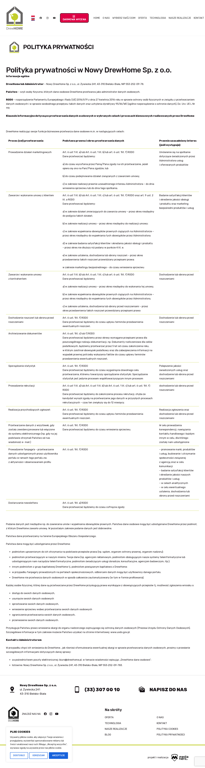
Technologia (113, 723)
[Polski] (33, 16)
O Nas (160, 717)
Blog (108, 734)
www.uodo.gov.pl (120, 632)
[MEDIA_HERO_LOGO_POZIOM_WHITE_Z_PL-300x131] (179, 757)
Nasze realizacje (116, 729)
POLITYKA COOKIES (167, 729)
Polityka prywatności (171, 734)
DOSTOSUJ (19, 755)
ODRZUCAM (38, 755)
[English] (33, 20)
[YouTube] (54, 18)
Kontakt (162, 723)
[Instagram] (47, 18)
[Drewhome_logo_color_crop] (14, 18)
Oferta (109, 717)
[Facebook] (40, 18)
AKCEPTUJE (58, 755)
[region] (39, 744)
